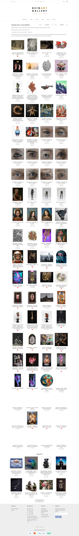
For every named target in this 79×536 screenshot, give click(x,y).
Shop (31, 19)
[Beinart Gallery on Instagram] (40, 527)
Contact (54, 19)
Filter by (40, 24)
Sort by (55, 24)
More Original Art (39, 500)
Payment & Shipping (14, 508)
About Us (12, 510)
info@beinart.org (46, 516)
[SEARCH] (12, 2)
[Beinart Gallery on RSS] (41, 1)
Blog (43, 19)
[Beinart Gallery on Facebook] (34, 1)
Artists (37, 19)
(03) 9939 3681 (46, 514)
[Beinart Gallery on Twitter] (36, 1)
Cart (67, 1)
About (48, 19)
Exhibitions (25, 19)
